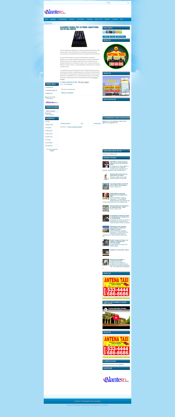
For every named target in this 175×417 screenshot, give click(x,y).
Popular (106, 36)
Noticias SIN (49, 124)
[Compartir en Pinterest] (88, 82)
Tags (112, 36)
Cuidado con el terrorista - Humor (119, 250)
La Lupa (48, 139)
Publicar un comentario (67, 92)
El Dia (47, 121)
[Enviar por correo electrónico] (81, 82)
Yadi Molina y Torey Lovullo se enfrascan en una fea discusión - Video (119, 163)
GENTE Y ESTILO (98, 19)
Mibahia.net (49, 93)
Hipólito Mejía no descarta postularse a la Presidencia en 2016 (118, 195)
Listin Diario (49, 142)
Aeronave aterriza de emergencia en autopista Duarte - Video (119, 206)
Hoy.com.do (49, 133)
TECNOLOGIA (89, 19)
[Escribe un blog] (83, 82)
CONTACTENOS (48, 23)
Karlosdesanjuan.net (51, 90)
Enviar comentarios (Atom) (75, 127)
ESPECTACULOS (80, 19)
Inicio (46, 19)
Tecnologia (69, 84)
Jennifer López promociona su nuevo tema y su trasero (118, 174)
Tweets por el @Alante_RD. (110, 154)
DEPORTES (72, 19)
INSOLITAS (107, 19)
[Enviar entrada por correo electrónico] (78, 82)
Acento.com (49, 136)
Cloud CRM (105, 405)
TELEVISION (114, 19)
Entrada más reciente (65, 123)
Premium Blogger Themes (96, 405)
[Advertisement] (50, 53)
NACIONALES (53, 19)
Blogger (52, 150)
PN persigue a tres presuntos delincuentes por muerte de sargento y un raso (118, 228)
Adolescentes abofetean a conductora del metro (117, 260)
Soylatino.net (49, 87)
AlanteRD (86, 401)
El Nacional (49, 145)
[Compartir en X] (84, 82)
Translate (51, 114)
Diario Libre (49, 130)
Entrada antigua (97, 123)
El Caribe (48, 127)
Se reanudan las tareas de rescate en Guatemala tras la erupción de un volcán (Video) (119, 217)
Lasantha (87, 405)
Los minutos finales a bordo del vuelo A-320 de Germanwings (119, 184)
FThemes (74, 405)
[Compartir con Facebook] (86, 82)
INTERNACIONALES (63, 19)
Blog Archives (120, 36)
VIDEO (121, 19)
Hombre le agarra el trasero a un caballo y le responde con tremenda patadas (119, 241)
